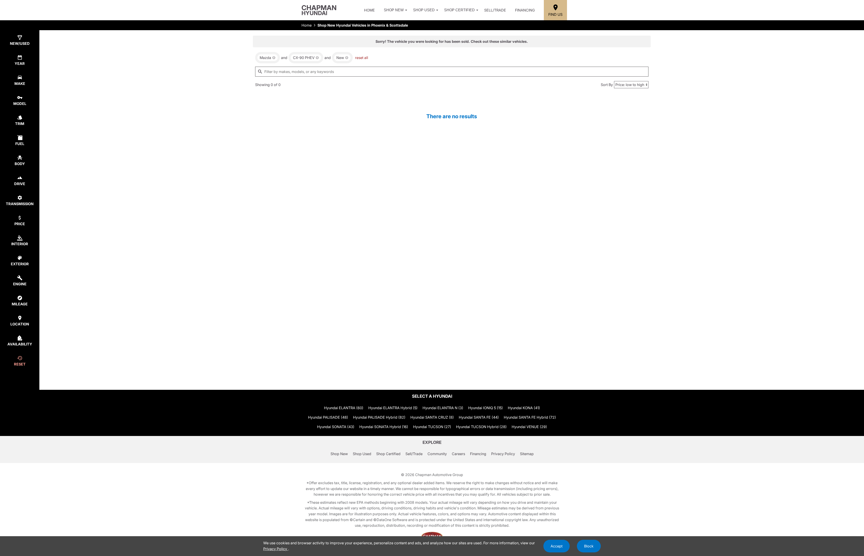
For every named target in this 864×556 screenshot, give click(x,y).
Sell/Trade (495, 10)
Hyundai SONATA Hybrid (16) (383, 426)
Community (437, 454)
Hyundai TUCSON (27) (432, 426)
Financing (525, 10)
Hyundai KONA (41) (524, 408)
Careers (458, 454)
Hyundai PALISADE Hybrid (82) (379, 417)
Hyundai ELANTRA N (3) (443, 408)
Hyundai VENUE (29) (529, 426)
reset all (361, 57)
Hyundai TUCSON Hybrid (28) (481, 426)
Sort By (607, 84)
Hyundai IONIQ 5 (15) (485, 408)
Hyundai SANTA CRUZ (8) (432, 417)
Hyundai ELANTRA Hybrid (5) (393, 408)
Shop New (394, 10)
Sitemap (527, 454)
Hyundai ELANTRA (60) (343, 408)
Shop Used (424, 10)
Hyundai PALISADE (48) (328, 417)
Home (369, 10)
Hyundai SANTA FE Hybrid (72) (530, 417)
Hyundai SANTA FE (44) (479, 417)
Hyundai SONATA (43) (335, 426)
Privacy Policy (503, 454)
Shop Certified (459, 10)
